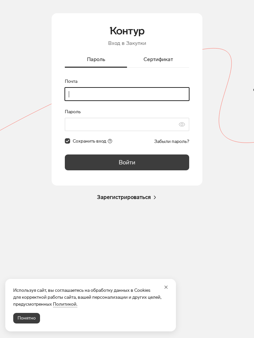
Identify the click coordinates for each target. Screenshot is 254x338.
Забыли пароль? (171, 141)
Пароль (73, 112)
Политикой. (65, 304)
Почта (71, 81)
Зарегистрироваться (124, 197)
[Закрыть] (166, 287)
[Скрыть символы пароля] (182, 124)
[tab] (96, 60)
